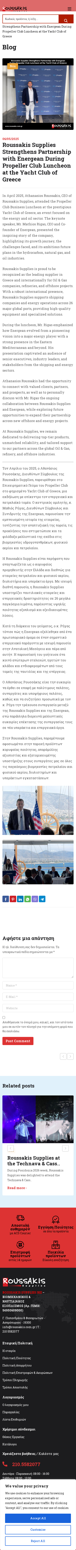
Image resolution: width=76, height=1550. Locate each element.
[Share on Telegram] (42, 899)
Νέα (13, 66)
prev (10, 1148)
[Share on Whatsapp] (27, 899)
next (65, 1148)
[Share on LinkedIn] (20, 899)
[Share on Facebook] (5, 899)
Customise (38, 1530)
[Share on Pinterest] (13, 899)
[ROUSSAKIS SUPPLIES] (14, 8)
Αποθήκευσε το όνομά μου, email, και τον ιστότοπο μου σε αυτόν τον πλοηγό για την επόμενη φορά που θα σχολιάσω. (37, 1026)
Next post (70, 1056)
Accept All (38, 1518)
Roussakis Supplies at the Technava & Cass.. (33, 1161)
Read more (16, 1188)
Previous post (63, 1056)
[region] (38, 1514)
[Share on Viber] (35, 899)
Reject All (38, 1541)
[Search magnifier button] (66, 21)
